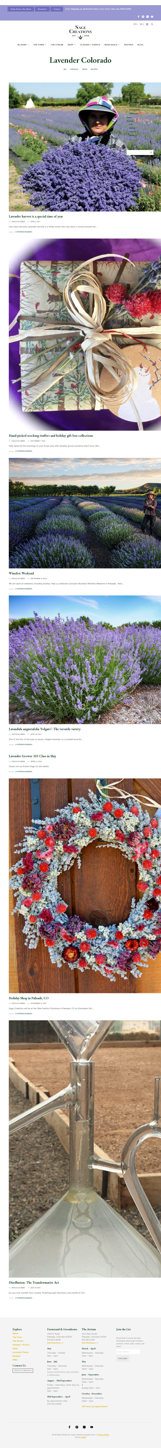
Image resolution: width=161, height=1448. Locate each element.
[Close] (118, 218)
